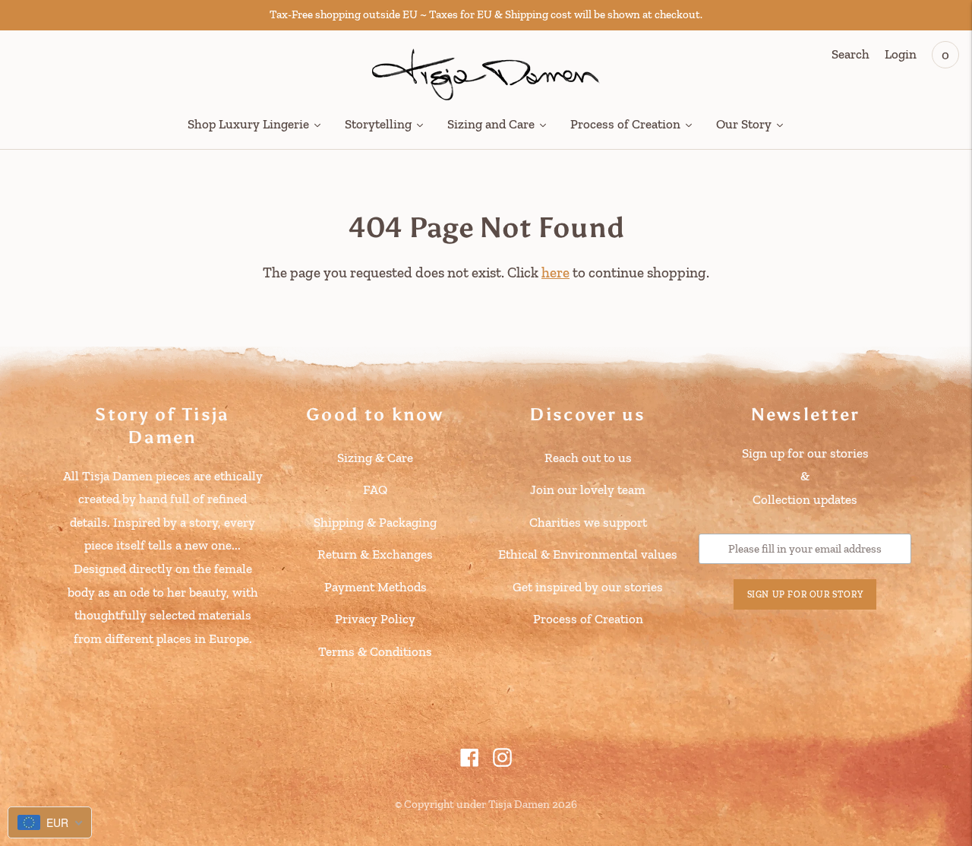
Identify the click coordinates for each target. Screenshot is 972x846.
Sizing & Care (375, 457)
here (555, 272)
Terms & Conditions (375, 651)
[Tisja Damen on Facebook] (469, 762)
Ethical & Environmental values (587, 554)
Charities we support (588, 522)
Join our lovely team (587, 489)
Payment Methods (375, 586)
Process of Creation (588, 618)
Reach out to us (588, 457)
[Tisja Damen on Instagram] (502, 762)
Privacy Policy (375, 618)
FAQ (375, 489)
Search (850, 54)
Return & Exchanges (375, 554)
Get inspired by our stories (588, 586)
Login (901, 54)
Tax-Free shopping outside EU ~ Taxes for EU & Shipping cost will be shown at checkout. (486, 14)
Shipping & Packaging (375, 522)
